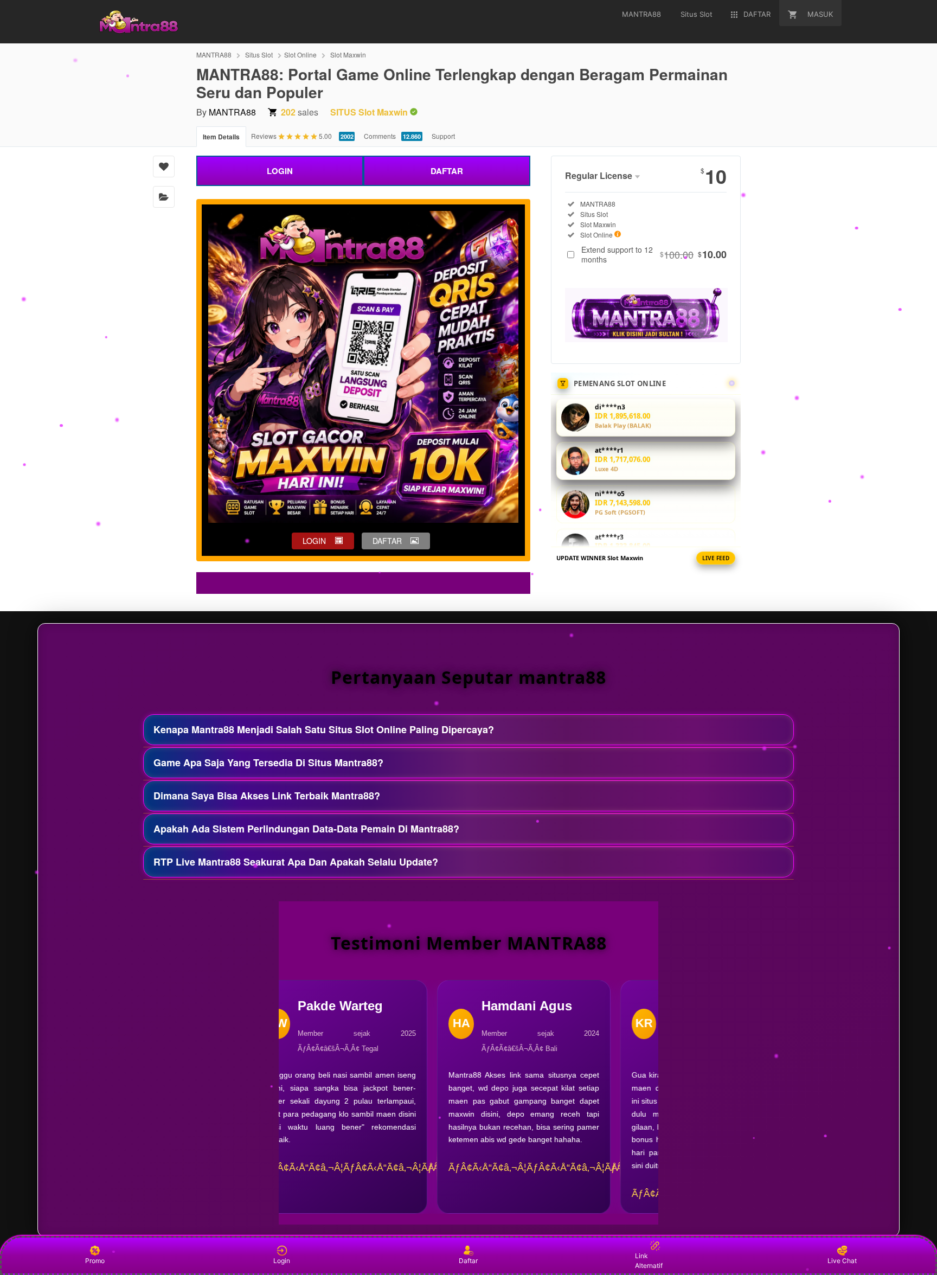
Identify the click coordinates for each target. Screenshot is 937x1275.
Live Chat (842, 1261)
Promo (95, 1261)
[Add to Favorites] (164, 166)
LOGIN (280, 171)
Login (281, 1261)
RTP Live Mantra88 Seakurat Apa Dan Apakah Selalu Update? (295, 862)
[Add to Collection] (164, 197)
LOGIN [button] (314, 540)
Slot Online (300, 54)
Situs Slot (259, 54)
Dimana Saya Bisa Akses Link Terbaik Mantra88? (266, 796)
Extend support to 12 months (654, 254)
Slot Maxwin (348, 54)
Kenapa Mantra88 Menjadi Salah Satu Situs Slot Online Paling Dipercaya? (323, 729)
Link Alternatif (649, 1261)
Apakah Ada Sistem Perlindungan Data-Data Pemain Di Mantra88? (306, 829)
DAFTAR (447, 171)
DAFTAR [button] (387, 540)
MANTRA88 (214, 54)
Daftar (468, 1261)
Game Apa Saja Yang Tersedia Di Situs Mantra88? (268, 762)
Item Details (221, 137)
